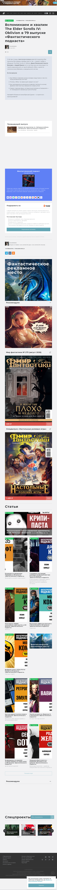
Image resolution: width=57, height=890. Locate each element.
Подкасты (10, 20)
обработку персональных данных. (40, 880)
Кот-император (13, 46)
